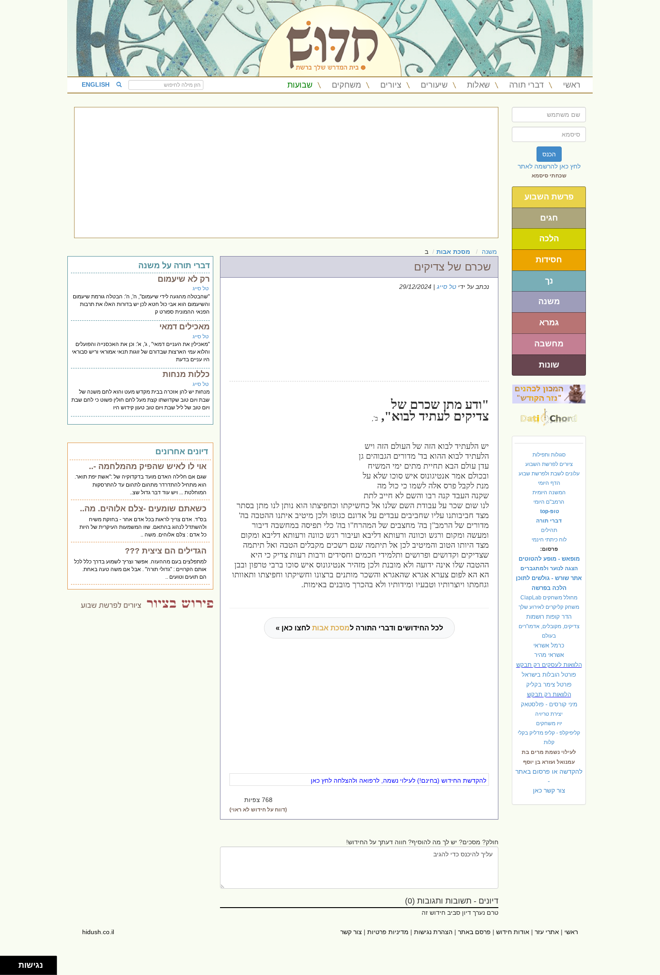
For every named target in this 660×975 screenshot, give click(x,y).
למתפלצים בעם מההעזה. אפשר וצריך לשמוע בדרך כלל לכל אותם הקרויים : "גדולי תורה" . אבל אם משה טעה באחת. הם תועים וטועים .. (140, 569)
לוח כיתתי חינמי (549, 539)
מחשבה (548, 343)
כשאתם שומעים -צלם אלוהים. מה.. (143, 508)
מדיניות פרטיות (388, 931)
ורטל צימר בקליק (549, 684)
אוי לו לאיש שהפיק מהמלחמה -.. (148, 466)
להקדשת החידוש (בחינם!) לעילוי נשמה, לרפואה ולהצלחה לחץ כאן (398, 780)
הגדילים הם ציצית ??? (166, 550)
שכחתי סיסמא (549, 176)
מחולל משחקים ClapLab (548, 597)
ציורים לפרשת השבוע (549, 464)
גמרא (549, 322)
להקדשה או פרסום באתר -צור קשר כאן (548, 781)
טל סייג (446, 286)
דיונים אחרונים (181, 451)
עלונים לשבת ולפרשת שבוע (549, 473)
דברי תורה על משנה (174, 265)
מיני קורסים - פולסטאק (549, 704)
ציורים (390, 84)
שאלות (478, 84)
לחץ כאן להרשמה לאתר (549, 166)
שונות (549, 364)
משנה (549, 301)
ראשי (572, 84)
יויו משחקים (549, 723)
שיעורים (434, 84)
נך (549, 280)
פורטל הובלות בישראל (549, 674)
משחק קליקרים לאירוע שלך (549, 607)
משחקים (346, 84)
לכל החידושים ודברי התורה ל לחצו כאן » (359, 628)
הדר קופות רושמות (549, 616)
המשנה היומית (549, 492)
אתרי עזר (547, 931)
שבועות (299, 84)
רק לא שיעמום (184, 279)
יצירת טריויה (549, 714)
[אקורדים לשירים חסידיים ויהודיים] (548, 414)
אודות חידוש (512, 931)
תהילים (549, 530)
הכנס (549, 154)
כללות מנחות (186, 374)
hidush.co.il (98, 931)
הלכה (549, 238)
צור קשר (351, 931)
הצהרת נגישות (433, 931)
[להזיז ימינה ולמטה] (11, 968)
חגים (549, 217)
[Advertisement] (286, 172)
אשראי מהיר (549, 654)
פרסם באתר (474, 931)
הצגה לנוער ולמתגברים (549, 568)
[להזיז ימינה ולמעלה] (11, 963)
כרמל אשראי (548, 645)
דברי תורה (526, 84)
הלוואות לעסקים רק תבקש (549, 664)
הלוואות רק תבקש (549, 694)
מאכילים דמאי (184, 326)
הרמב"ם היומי (548, 502)
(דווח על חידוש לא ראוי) (258, 810)
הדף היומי (549, 483)
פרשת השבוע (549, 196)
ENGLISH (96, 84)
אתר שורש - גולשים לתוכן (549, 578)
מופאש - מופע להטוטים (549, 558)
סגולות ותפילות (549, 455)
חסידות (549, 259)
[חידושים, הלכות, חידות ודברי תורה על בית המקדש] (548, 393)
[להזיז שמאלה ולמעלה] (6, 963)
